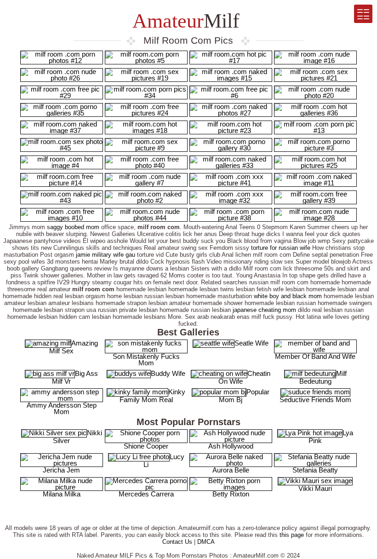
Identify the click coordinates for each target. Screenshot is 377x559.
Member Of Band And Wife (315, 356)
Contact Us (177, 541)
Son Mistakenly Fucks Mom (146, 359)
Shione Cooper (146, 446)
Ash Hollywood (230, 446)
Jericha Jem (61, 470)
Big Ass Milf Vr (75, 377)
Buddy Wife (168, 373)
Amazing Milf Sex (73, 347)
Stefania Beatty (315, 470)
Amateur (184, 21)
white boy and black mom (288, 296)
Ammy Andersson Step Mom (62, 408)
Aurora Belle (230, 470)
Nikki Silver (77, 436)
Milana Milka (61, 494)
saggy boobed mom (73, 227)
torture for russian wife (280, 247)
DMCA (206, 541)
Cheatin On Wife (244, 377)
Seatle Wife (251, 343)
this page (292, 534)
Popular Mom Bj (244, 395)
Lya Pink (330, 436)
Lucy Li (163, 460)
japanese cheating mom (264, 309)
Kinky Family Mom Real (152, 395)
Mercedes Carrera (146, 494)
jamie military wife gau (105, 254)
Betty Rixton (230, 494)
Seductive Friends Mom (315, 399)
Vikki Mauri (315, 488)
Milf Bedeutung (323, 377)
